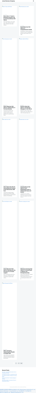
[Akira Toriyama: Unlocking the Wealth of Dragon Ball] (9, 315)
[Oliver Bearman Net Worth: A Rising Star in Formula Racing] (9, 71)
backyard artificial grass (4, 390)
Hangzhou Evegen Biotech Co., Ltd (17, 392)
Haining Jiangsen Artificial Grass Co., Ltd (27, 389)
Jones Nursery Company (8, 1)
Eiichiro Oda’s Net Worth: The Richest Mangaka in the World (26, 108)
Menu (33, 1)
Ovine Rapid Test (21, 390)
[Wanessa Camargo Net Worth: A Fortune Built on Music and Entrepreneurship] (26, 233)
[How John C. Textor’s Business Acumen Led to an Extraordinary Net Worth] (9, 10)
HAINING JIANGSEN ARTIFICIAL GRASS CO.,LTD (9, 389)
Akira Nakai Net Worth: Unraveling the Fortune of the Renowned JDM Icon (9, 188)
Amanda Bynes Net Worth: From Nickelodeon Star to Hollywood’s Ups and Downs (25, 189)
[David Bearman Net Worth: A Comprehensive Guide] (26, 15)
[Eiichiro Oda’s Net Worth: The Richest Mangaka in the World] (26, 71)
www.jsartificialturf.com (13, 390)
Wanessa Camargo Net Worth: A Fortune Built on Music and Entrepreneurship (26, 270)
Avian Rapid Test (28, 390)
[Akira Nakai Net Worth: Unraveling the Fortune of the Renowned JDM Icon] (9, 151)
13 (18, 363)
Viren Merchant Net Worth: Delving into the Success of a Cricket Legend (9, 270)
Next (21, 363)
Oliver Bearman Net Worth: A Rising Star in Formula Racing (9, 108)
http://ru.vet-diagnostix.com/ (5, 392)
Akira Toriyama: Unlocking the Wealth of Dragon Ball (9, 352)
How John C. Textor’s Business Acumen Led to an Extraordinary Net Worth (9, 18)
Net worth (5, 105)
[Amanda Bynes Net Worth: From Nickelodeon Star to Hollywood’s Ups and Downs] (26, 151)
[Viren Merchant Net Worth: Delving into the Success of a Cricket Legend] (9, 233)
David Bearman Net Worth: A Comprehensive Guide (9, 374)
